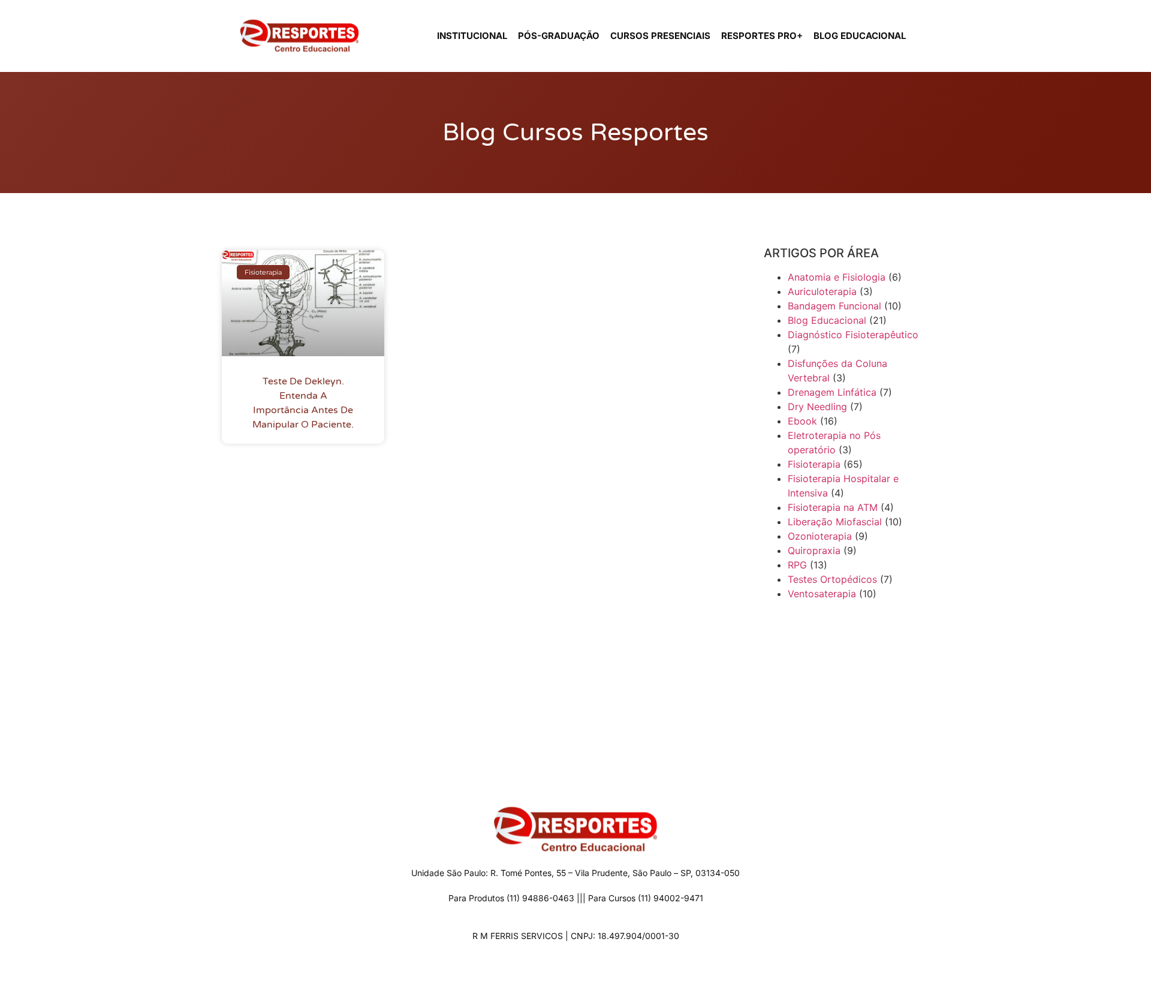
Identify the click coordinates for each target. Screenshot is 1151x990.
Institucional (472, 35)
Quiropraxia (814, 550)
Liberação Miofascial (835, 522)
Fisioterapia (814, 464)
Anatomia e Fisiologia (836, 277)
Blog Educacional (859, 35)
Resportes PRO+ (762, 35)
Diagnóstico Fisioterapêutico (853, 335)
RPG (797, 565)
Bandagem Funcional (834, 306)
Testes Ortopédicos (832, 579)
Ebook (802, 421)
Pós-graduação (558, 35)
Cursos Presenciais (660, 35)
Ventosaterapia (822, 594)
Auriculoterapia (822, 291)
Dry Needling (817, 407)
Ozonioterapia (820, 536)
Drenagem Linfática (832, 392)
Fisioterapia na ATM (833, 507)
